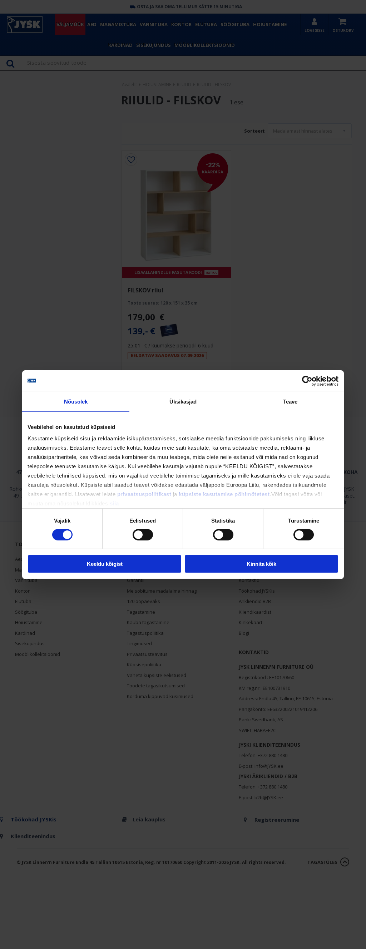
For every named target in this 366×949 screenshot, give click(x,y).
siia (114, 503)
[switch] (143, 534)
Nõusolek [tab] (76, 401)
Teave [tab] (290, 401)
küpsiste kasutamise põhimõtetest (224, 494)
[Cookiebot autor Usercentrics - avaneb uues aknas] (307, 380)
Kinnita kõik (261, 564)
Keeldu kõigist (105, 564)
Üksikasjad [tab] (183, 401)
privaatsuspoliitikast (144, 494)
